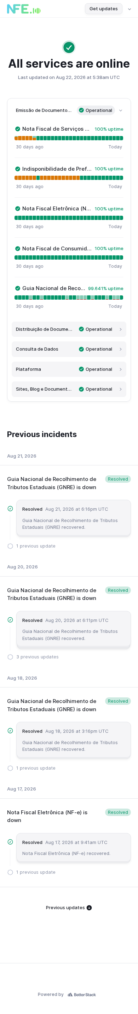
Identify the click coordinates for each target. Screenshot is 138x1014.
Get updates (104, 8)
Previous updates (66, 907)
